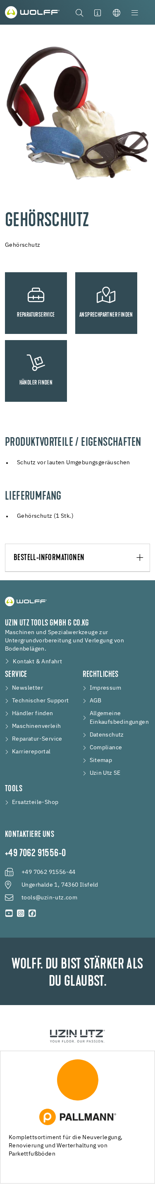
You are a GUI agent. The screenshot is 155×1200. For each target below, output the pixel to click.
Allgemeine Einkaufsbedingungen (119, 718)
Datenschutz (107, 735)
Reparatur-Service (37, 739)
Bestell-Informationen (49, 558)
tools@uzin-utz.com (49, 898)
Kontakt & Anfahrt (37, 662)
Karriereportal (31, 752)
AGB (96, 701)
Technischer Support (40, 701)
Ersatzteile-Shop (35, 802)
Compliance (106, 748)
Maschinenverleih (36, 726)
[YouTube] (9, 913)
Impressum (106, 688)
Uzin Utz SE (105, 773)
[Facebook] (32, 913)
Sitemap (101, 760)
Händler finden (32, 713)
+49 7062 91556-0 (35, 854)
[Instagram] (21, 913)
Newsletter (27, 688)
